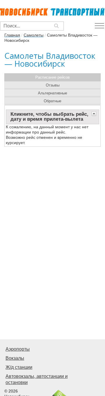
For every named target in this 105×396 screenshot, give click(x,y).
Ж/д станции (19, 367)
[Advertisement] (52, 280)
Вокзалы (15, 358)
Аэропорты (18, 349)
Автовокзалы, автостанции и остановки (37, 379)
